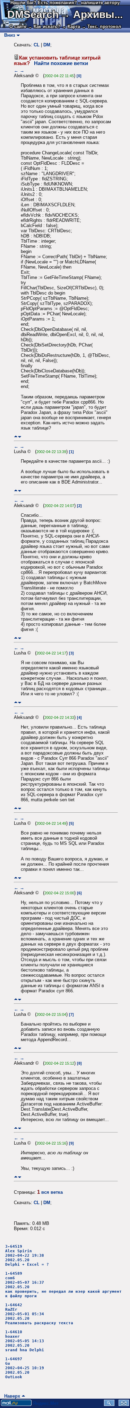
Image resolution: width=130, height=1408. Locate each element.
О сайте (17, 26)
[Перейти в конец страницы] (19, 436)
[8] (79, 1063)
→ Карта (71, 26)
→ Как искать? (44, 26)
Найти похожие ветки (61, 63)
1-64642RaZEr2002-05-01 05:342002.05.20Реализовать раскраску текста (39, 1314)
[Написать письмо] (124, 1404)
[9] (71, 1143)
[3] (71, 653)
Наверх (10, 1396)
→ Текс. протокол (101, 26)
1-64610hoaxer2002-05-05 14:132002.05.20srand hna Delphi (24, 1341)
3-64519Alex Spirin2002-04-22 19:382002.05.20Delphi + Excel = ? (27, 1255)
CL (37, 44)
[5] (71, 823)
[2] (79, 506)
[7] (71, 1014)
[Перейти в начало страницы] (16, 436)
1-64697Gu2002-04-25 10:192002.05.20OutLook (24, 1368)
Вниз (8, 35)
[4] (79, 717)
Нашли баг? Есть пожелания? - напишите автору (65, 2)
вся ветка (52, 1192)
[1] (71, 452)
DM (46, 44)
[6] (79, 893)
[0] (79, 76)
